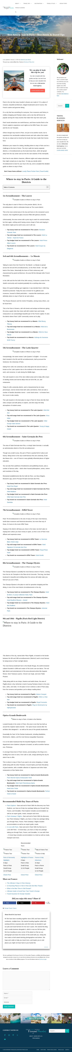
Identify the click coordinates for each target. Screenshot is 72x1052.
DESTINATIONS (38, 3)
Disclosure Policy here (29, 62)
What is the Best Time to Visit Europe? (19, 888)
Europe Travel (8, 908)
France (14, 908)
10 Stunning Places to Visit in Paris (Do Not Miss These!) (25, 886)
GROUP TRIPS (63, 3)
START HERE (43, 1049)
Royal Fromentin (42, 702)
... (46, 946)
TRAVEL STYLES (51, 3)
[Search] (67, 106)
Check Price (7, 875)
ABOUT (17, 3)
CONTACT (67, 1049)
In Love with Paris (12, 827)
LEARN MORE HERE (62, 150)
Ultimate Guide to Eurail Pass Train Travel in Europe (23, 891)
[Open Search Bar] (16, 12)
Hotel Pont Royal (12, 486)
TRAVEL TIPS (26, 3)
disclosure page (42, 959)
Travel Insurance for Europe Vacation (18, 894)
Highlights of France (27, 857)
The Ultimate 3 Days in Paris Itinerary (18, 883)
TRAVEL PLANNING (20, 7)
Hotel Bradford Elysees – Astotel (17, 600)
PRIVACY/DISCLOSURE (52, 1049)
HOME (38, 1049)
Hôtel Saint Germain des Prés (16, 497)
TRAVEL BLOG (61, 1049)
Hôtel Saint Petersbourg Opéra (25, 783)
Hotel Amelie (40, 555)
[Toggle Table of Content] (46, 187)
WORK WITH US (38, 1036)
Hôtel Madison (11, 491)
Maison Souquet (41, 694)
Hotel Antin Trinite (12, 788)
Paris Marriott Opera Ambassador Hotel (19, 777)
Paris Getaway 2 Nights (14, 816)
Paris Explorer (11, 805)
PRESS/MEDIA (36, 1038)
